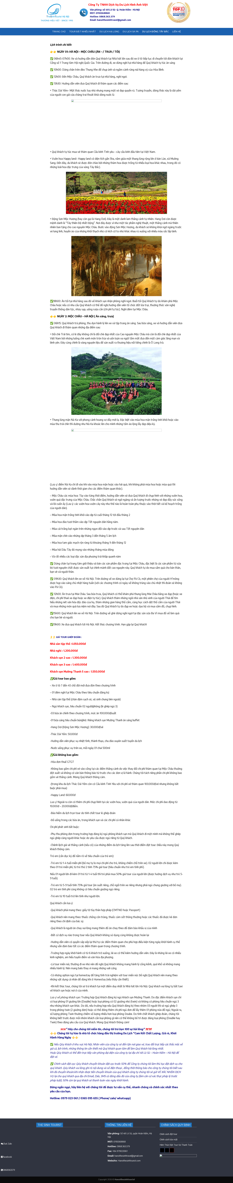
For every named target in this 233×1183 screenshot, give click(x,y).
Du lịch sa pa (131, 31)
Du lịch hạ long (109, 31)
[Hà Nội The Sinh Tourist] (56, 14)
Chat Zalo (7, 1143)
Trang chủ (59, 31)
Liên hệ (176, 31)
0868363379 (9, 1170)
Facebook (7, 1157)
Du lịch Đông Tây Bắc (155, 31)
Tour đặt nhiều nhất (82, 31)
